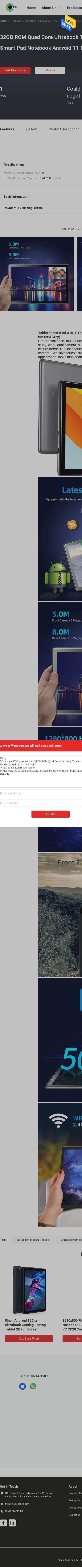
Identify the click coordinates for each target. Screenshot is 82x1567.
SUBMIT (50, 814)
